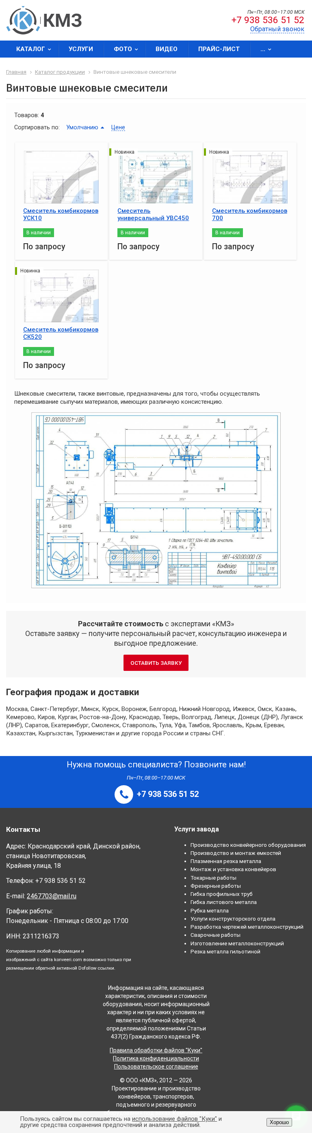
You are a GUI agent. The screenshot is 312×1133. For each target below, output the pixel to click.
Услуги (81, 49)
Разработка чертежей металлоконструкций (247, 926)
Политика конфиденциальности (156, 1058)
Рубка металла (210, 910)
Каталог (30, 49)
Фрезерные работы (216, 885)
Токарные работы (213, 877)
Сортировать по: (37, 127)
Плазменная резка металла (226, 861)
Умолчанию (82, 127)
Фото (123, 49)
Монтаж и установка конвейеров (233, 869)
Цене (118, 127)
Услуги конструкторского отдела (233, 918)
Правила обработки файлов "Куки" (156, 1050)
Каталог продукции (60, 72)
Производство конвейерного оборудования (248, 845)
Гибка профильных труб (222, 894)
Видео (167, 49)
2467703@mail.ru (51, 896)
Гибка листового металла (224, 902)
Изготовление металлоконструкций (237, 943)
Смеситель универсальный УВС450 (153, 214)
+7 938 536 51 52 (268, 20)
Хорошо (279, 1122)
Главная (16, 72)
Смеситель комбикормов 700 (249, 214)
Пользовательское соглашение (156, 1066)
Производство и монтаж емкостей (236, 853)
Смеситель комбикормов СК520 (60, 333)
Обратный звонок (277, 29)
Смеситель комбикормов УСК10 (60, 214)
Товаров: (26, 115)
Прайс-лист (219, 49)
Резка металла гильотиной (225, 951)
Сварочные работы (215, 935)
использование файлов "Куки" (174, 1118)
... (262, 49)
